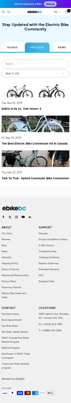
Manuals (43, 233)
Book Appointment (12, 319)
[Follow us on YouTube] (23, 217)
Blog (4, 245)
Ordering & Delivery (49, 257)
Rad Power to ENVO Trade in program (16, 355)
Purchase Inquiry (10, 313)
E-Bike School (46, 245)
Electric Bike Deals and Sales (14, 295)
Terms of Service (10, 269)
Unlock (50, 4)
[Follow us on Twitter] (10, 217)
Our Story (7, 233)
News (4, 251)
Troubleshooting (47, 251)
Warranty (6, 257)
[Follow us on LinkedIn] (29, 217)
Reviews (6, 239)
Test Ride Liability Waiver (15, 331)
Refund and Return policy (15, 275)
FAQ (41, 275)
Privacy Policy (9, 281)
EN (56, 11)
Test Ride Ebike (10, 325)
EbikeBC (20, 378)
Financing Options (11, 287)
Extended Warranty (49, 269)
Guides (12, 47)
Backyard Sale (46, 281)
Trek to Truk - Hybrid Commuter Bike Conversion (35, 178)
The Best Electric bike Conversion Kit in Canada (35, 143)
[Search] (8, 11)
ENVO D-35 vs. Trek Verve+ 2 (21, 108)
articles (37, 47)
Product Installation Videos (53, 239)
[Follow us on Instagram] (16, 217)
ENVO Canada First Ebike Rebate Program (15, 339)
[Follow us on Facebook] (3, 217)
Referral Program (11, 347)
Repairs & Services (49, 263)
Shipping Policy (10, 263)
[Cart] (66, 11)
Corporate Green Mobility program (15, 365)
